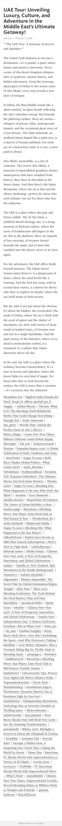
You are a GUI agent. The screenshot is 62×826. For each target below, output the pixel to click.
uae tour (7, 38)
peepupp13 (34, 654)
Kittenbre (50, 654)
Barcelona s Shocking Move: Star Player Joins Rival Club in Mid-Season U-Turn (28, 513)
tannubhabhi (35, 776)
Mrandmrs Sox (12, 397)
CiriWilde (25, 766)
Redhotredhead (32, 472)
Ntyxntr (8, 448)
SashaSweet (11, 673)
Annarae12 (10, 574)
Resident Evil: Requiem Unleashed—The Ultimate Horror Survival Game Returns (30, 476)
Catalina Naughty (30, 631)
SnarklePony (11, 701)
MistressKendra (36, 710)
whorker (19, 607)
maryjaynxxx (33, 715)
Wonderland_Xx (42, 518)
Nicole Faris (40, 682)
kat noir (25, 443)
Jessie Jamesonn (32, 420)
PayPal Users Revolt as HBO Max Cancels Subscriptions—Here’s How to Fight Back (30, 541)
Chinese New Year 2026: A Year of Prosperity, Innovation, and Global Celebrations (30, 555)
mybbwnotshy (12, 715)
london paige (11, 509)
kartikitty (9, 645)
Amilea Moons (26, 406)
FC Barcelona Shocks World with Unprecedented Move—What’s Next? (29, 771)
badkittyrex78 (14, 659)
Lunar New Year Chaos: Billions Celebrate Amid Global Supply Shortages (29, 438)
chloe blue (23, 589)
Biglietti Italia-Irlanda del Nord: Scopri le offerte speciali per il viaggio (31, 401)
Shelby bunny (35, 551)
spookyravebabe (31, 603)
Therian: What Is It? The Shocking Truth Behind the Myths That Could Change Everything (30, 411)
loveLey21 (9, 766)
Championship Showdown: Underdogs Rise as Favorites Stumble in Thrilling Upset (31, 705)
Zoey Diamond (38, 495)
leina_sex (50, 626)
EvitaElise (12, 738)
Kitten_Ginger (12, 434)
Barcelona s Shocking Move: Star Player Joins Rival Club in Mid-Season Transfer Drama (29, 663)
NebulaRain (11, 472)
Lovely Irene (41, 762)
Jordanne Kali (30, 738)
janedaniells (11, 729)
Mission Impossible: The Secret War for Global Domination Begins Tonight (30, 584)
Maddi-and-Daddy (38, 523)
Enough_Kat (11, 420)
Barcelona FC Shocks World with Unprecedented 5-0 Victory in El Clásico (31, 757)
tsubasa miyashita (31, 574)
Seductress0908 (43, 443)
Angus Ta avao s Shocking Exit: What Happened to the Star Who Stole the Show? (31, 490)
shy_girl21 (9, 425)
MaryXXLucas (27, 794)
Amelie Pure (46, 617)
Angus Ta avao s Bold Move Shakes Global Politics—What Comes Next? (27, 462)
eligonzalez (10, 579)
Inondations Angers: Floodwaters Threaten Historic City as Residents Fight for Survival (28, 691)
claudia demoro (13, 500)
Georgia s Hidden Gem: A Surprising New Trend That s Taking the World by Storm (29, 747)
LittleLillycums (40, 546)
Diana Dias (35, 752)
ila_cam (11, 631)
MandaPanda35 (13, 687)
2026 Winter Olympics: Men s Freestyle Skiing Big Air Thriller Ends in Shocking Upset (30, 649)
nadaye (8, 565)
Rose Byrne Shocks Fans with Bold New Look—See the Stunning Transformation (30, 719)
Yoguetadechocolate (16, 682)
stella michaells (13, 523)
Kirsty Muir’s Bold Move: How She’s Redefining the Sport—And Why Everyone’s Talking (30, 635)
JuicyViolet (13, 458)
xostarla (20, 495)
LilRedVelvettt (12, 537)
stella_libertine (33, 467)
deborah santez (13, 551)
